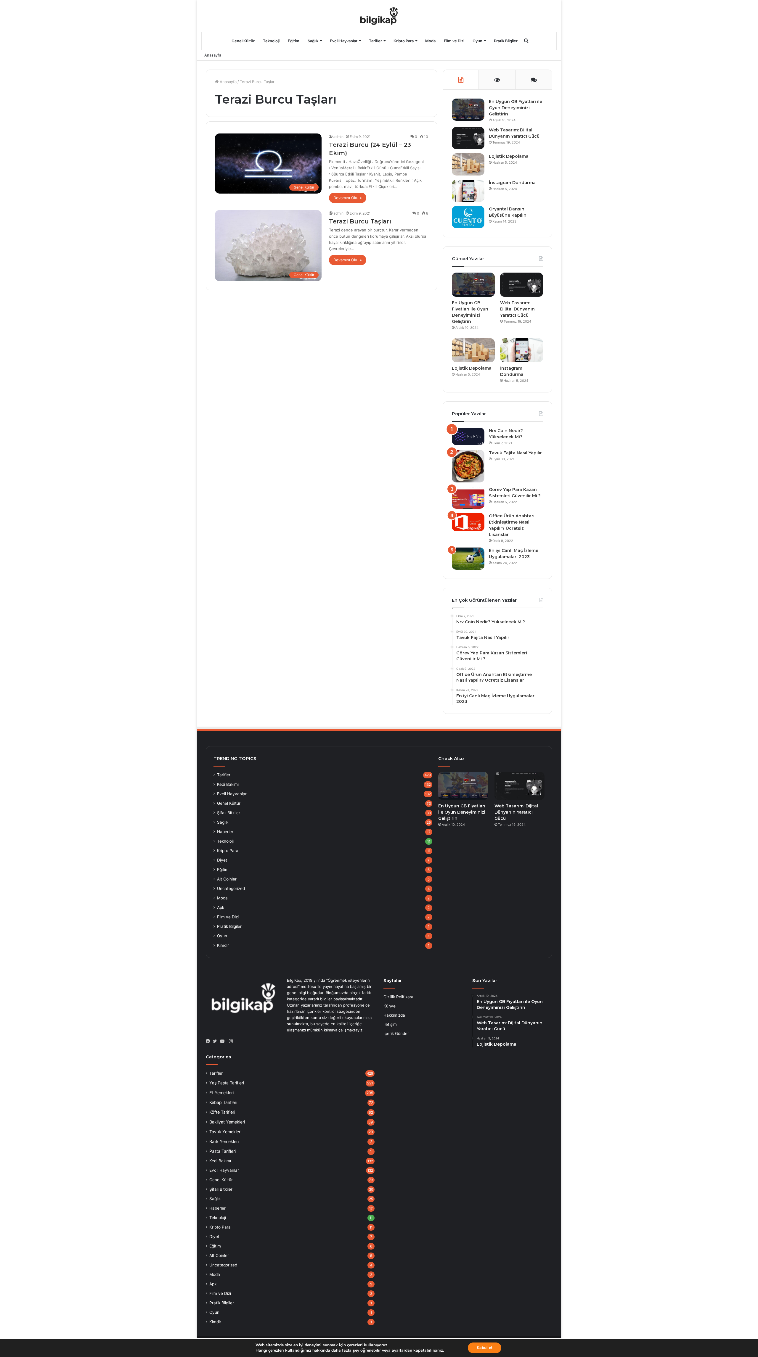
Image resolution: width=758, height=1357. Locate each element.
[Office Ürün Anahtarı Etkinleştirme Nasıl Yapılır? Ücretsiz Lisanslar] (468, 522)
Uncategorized (231, 888)
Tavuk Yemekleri (225, 1131)
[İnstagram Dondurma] (468, 191)
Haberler (225, 831)
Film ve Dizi (454, 40)
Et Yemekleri (221, 1092)
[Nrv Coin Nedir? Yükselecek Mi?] (468, 436)
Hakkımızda (394, 1015)
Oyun (477, 40)
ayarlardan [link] (402, 1350)
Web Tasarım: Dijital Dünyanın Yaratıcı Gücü (517, 309)
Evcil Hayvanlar (343, 40)
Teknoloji (271, 40)
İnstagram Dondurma (512, 182)
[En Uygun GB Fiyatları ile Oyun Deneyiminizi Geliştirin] (468, 110)
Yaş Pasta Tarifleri (226, 1082)
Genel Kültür (243, 40)
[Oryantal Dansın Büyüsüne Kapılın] (468, 217)
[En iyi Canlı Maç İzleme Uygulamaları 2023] (468, 559)
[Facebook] (209, 1041)
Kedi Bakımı (228, 784)
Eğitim (293, 40)
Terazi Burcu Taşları (360, 221)
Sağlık (313, 40)
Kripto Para (404, 40)
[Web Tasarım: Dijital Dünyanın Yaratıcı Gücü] (468, 138)
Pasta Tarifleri (222, 1151)
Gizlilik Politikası (398, 996)
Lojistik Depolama (509, 156)
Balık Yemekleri (224, 1141)
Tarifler (375, 40)
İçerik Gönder (396, 1033)
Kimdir (223, 945)
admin (338, 136)
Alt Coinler (227, 879)
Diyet (222, 860)
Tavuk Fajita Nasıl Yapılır (515, 452)
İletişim (390, 1024)
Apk (220, 907)
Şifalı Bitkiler (228, 812)
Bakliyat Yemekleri (227, 1121)
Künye (389, 1006)
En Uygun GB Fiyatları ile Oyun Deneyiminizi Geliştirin (515, 108)
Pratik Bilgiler (506, 40)
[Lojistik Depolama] (468, 164)
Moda (430, 40)
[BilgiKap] (379, 15)
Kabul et (484, 1347)
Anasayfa (212, 55)
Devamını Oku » (347, 197)
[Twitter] (216, 1041)
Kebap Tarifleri (223, 1102)
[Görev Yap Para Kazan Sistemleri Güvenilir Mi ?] (468, 498)
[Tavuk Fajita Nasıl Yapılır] (468, 466)
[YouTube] (223, 1041)
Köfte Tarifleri (222, 1112)
